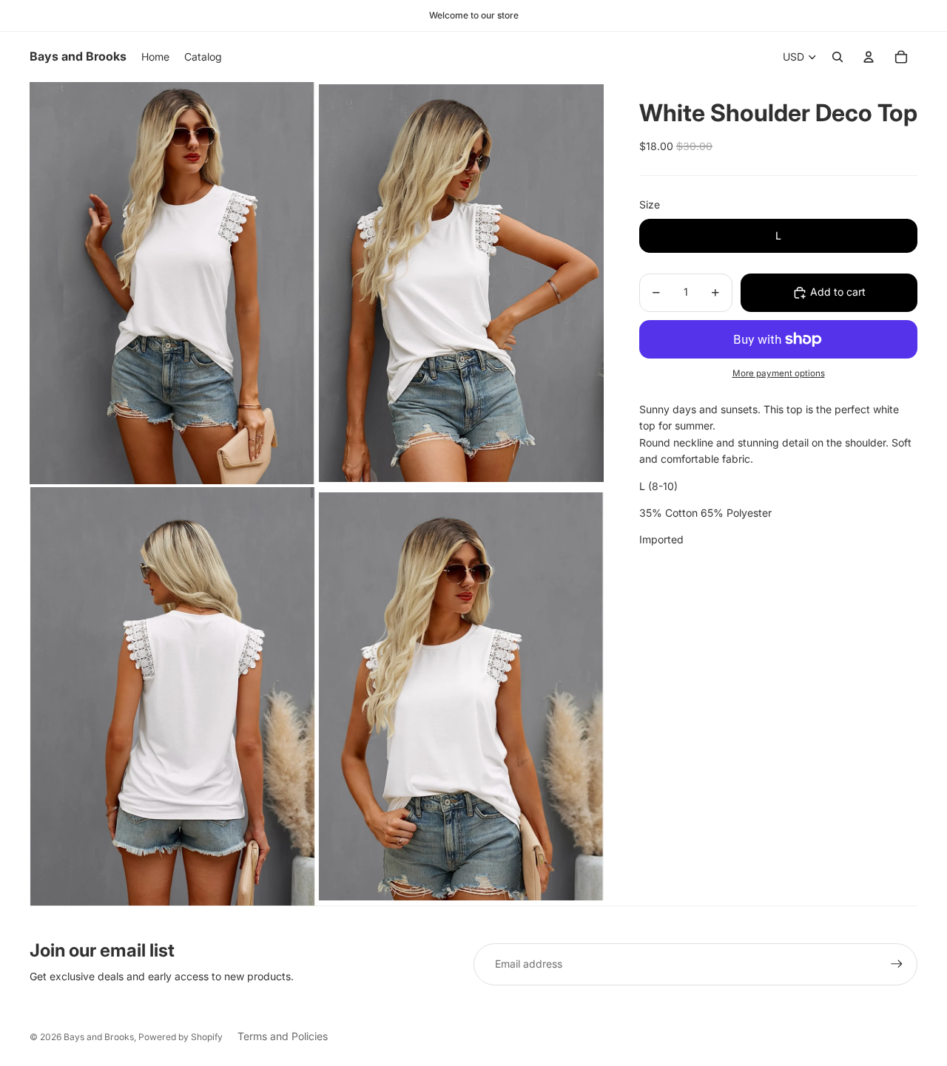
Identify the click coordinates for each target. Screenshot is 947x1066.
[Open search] (837, 57)
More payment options (778, 373)
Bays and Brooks (99, 1036)
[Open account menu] (868, 57)
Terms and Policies (282, 1036)
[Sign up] (897, 964)
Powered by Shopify (180, 1036)
